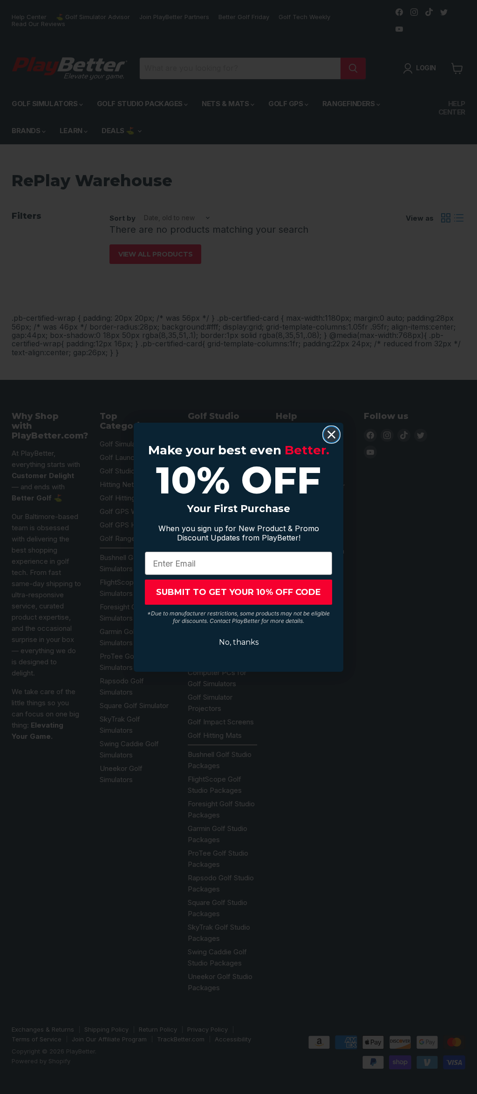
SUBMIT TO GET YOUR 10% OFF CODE (238, 592)
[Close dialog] (331, 434)
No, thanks (239, 642)
